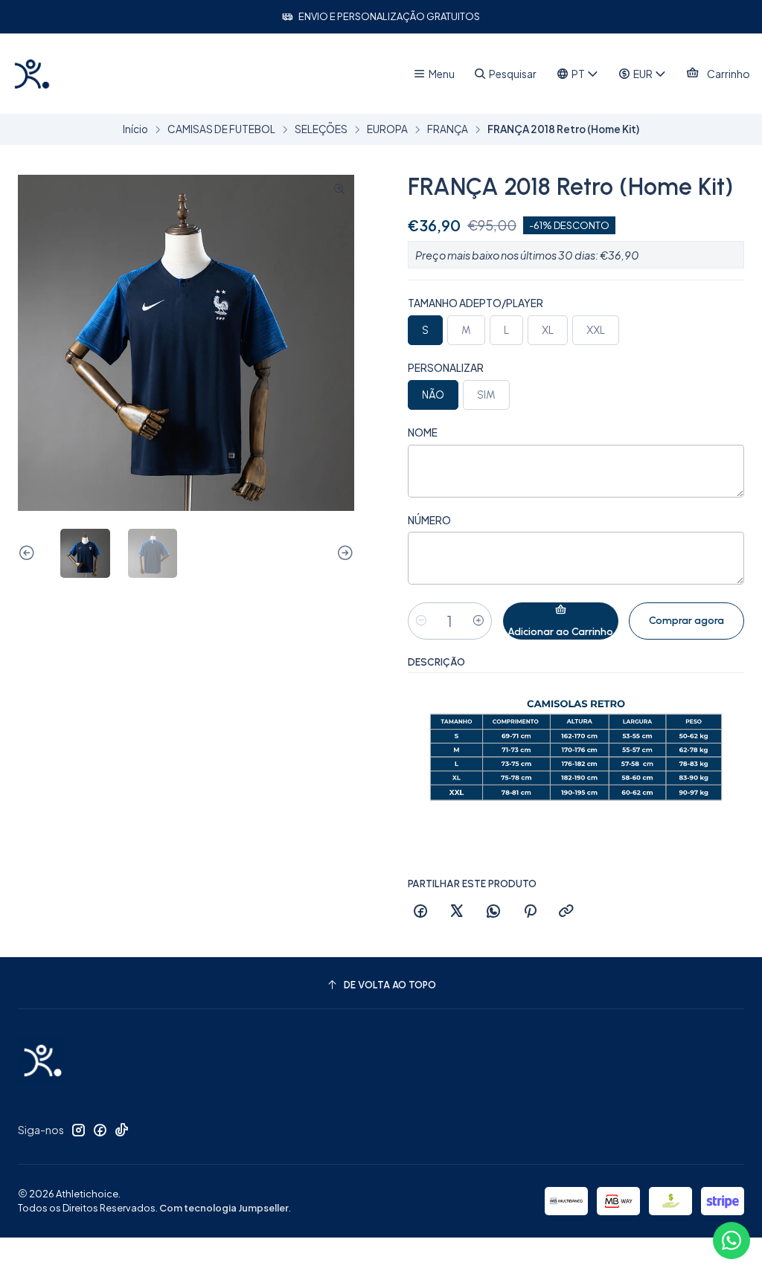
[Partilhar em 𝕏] (457, 911)
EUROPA (387, 129)
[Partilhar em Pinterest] (529, 911)
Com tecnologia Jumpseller (224, 1208)
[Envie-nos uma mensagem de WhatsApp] (731, 1240)
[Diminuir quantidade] (421, 621)
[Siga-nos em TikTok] (121, 1129)
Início (135, 129)
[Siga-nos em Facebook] (99, 1129)
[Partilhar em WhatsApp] (493, 911)
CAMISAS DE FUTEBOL (221, 129)
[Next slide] (343, 554)
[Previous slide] (29, 554)
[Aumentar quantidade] (478, 621)
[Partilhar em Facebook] (420, 911)
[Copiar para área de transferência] (566, 911)
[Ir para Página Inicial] (31, 73)
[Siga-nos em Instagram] (78, 1129)
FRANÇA (447, 129)
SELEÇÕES (321, 129)
